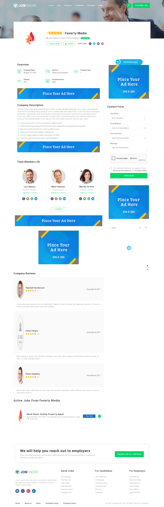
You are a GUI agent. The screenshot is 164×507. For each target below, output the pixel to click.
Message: (114, 143)
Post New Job (141, 5)
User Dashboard (101, 477)
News (38, 503)
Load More (59, 209)
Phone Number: (116, 133)
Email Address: (115, 123)
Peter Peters (32, 331)
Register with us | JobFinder (129, 454)
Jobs (59, 5)
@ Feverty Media (32, 417)
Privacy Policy (141, 171)
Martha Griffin (86, 187)
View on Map (85, 38)
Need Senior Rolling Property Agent (45, 414)
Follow (70, 44)
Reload (134, 158)
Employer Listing (67, 489)
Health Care (33, 419)
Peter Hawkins (33, 374)
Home (51, 5)
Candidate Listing (101, 483)
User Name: (114, 114)
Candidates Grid (100, 486)
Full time (89, 416)
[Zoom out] (147, 269)
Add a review (54, 44)
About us (98, 489)
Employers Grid (66, 492)
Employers (68, 5)
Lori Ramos (30, 187)
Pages (100, 5)
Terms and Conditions (122, 171)
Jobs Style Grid (66, 486)
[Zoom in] (147, 266)
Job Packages (66, 477)
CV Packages (99, 480)
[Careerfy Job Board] (31, 5)
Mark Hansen (58, 187)
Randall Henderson (35, 288)
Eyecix (146, 503)
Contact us (99, 492)
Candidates (79, 5)
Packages (91, 5)
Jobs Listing (65, 483)
